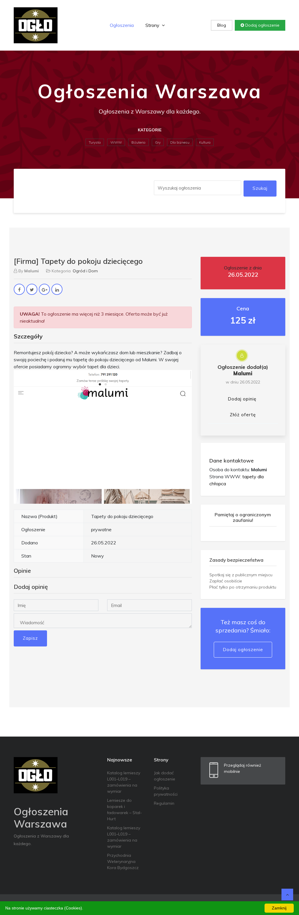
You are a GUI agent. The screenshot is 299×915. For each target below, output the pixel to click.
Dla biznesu (180, 142)
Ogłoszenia (122, 25)
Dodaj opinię (242, 399)
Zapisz (30, 638)
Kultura (205, 142)
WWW (116, 142)
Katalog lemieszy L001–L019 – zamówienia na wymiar (123, 782)
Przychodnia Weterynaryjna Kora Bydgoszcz (123, 861)
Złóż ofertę (243, 414)
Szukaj (260, 188)
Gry (158, 142)
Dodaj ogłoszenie (261, 25)
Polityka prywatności (166, 791)
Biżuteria (138, 142)
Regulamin (164, 803)
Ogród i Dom (85, 271)
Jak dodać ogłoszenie (164, 776)
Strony (153, 25)
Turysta (95, 142)
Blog (221, 25)
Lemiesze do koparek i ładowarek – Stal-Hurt (124, 809)
